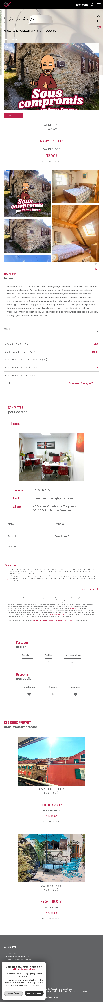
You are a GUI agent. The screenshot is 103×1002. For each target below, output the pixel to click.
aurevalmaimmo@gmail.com (53, 498)
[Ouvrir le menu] (98, 4)
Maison (35, 31)
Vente (15, 31)
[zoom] (27, 215)
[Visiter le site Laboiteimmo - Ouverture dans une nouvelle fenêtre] (51, 996)
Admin (56, 991)
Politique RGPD (74, 991)
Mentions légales (46, 991)
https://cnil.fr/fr (75, 608)
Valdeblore (25, 31)
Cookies (84, 991)
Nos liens (64, 991)
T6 (43, 31)
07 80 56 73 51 (42, 490)
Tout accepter (34, 993)
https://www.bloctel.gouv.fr (58, 614)
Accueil (7, 31)
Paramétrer (13, 993)
